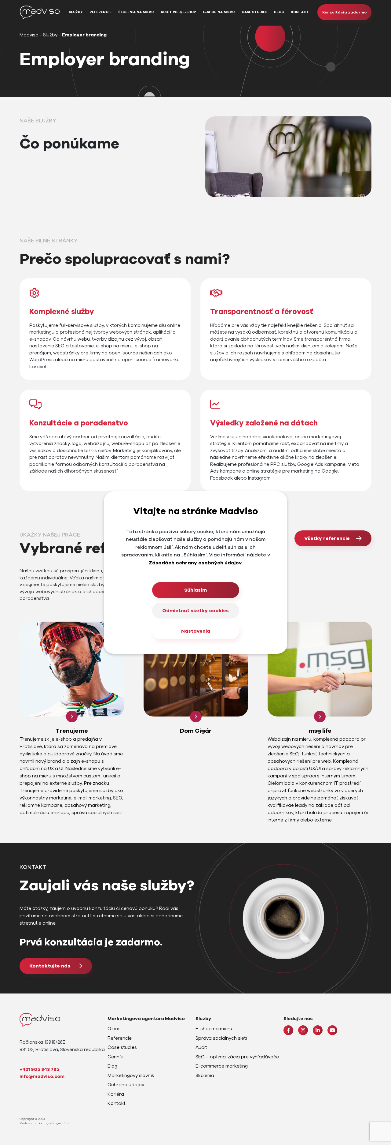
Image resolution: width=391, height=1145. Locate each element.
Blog (279, 12)
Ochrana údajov (126, 1085)
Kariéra (116, 1094)
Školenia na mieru (136, 12)
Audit (201, 1047)
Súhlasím (195, 590)
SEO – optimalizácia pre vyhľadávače (237, 1057)
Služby (76, 12)
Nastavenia (195, 631)
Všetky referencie (327, 538)
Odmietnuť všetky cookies (195, 610)
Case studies (254, 12)
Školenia (205, 1075)
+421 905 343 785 (39, 1069)
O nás (114, 1029)
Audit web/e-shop (178, 12)
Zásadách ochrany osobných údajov (195, 562)
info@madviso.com (42, 1076)
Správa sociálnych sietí (221, 1038)
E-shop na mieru (219, 12)
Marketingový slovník (131, 1075)
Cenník (115, 1057)
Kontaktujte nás (49, 966)
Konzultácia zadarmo (344, 12)
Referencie (100, 12)
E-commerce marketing (222, 1066)
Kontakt (300, 12)
